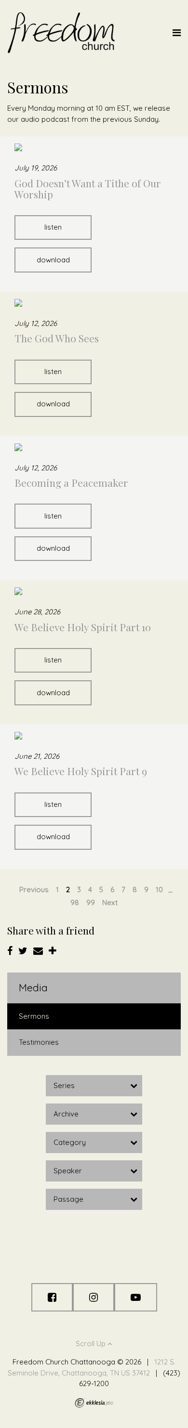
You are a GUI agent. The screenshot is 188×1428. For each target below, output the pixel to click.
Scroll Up (91, 1343)
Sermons (34, 1016)
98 (74, 902)
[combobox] (94, 1085)
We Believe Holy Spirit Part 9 (80, 771)
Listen (53, 227)
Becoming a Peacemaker (71, 482)
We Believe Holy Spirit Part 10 (82, 627)
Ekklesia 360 (94, 1403)
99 (90, 902)
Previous (34, 889)
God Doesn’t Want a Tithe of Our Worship (87, 188)
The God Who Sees (56, 338)
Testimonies (39, 1042)
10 (159, 889)
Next (110, 902)
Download (53, 259)
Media (33, 987)
